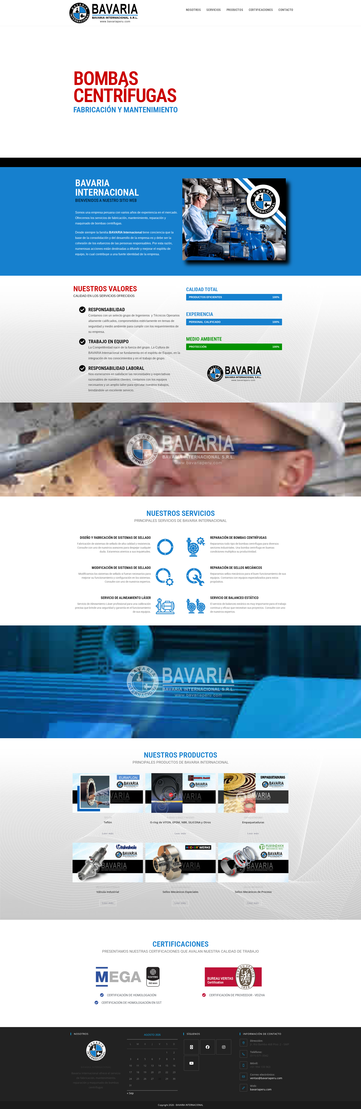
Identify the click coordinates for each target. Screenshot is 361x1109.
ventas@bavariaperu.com (266, 1078)
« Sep (130, 1093)
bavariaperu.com (261, 1089)
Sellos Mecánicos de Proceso (253, 892)
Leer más (108, 833)
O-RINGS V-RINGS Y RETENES (180, 817)
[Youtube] (191, 1063)
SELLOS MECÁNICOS (180, 887)
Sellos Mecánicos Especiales (180, 892)
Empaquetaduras (253, 822)
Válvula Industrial (107, 892)
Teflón (108, 822)
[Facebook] (207, 1046)
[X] (191, 1046)
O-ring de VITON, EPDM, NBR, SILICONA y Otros (180, 822)
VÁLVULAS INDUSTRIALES (108, 887)
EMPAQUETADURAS (253, 817)
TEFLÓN (108, 817)
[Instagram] (223, 1046)
